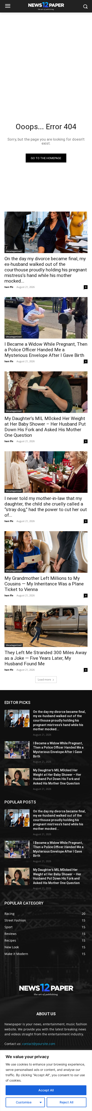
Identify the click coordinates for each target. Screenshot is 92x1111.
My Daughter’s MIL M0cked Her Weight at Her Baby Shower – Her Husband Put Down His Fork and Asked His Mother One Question (45, 427)
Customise (23, 1102)
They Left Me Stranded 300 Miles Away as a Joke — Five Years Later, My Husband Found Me (45, 658)
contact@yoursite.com (38, 1044)
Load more (44, 679)
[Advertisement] (46, 61)
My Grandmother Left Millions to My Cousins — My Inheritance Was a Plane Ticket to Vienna (44, 584)
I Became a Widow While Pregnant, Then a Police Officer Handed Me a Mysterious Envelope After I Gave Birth (45, 349)
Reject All (66, 1102)
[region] (46, 1080)
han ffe (8, 287)
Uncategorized (13, 251)
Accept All (46, 1090)
